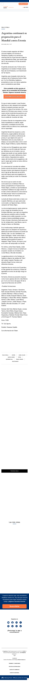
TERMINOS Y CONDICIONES (14, 663)
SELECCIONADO (15, 361)
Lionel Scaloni (22, 355)
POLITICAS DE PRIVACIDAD (14, 666)
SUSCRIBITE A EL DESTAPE (14, 96)
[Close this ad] (28, 679)
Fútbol (19, 357)
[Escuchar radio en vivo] (2, 7)
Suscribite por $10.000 (23, 3)
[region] (14, 21)
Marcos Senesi (11, 357)
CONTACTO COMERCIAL (15, 669)
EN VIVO (26, 7)
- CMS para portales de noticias (16, 677)
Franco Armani (19, 359)
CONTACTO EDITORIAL (14, 672)
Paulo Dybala (5, 355)
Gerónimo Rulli (9, 359)
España (13, 355)
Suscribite (14, 606)
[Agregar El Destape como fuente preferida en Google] (14, 47)
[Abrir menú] (2, 4)
